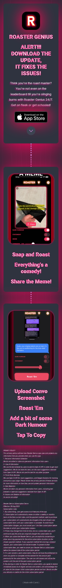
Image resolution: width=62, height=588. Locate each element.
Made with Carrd (31, 582)
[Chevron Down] (31, 130)
